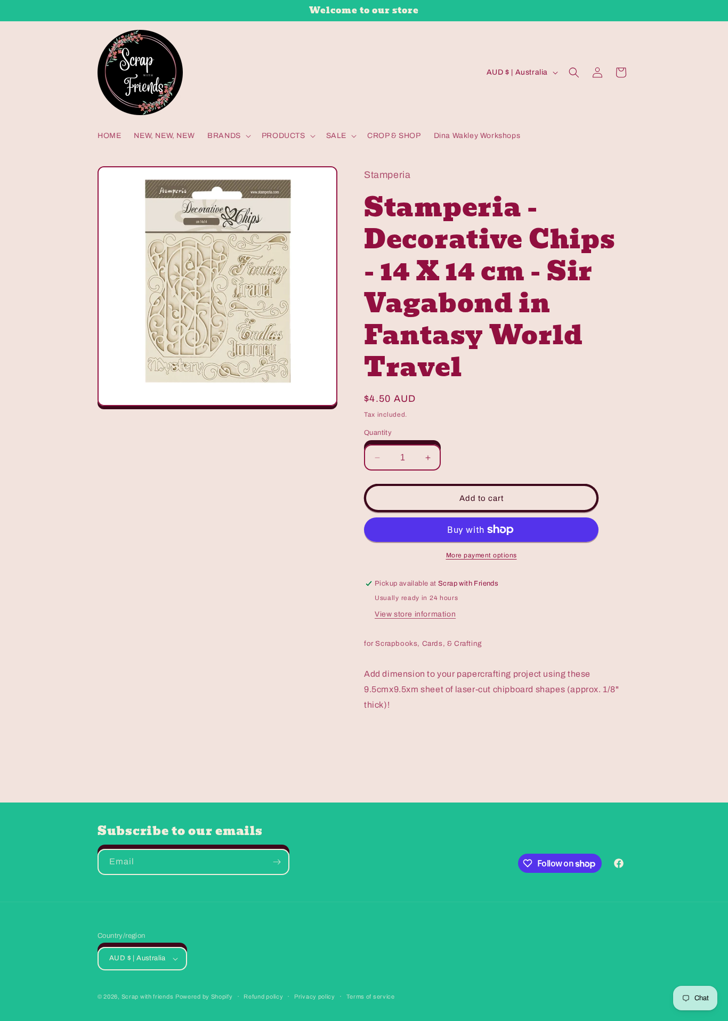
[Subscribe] (276, 862)
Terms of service (370, 996)
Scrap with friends (148, 996)
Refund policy (263, 996)
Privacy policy (314, 996)
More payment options (481, 555)
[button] (228, 136)
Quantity (378, 432)
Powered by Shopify (204, 996)
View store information (415, 614)
